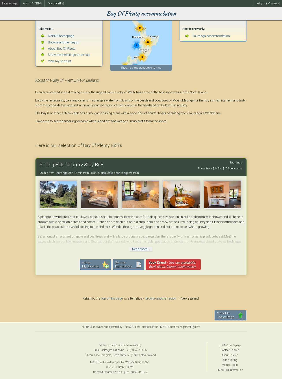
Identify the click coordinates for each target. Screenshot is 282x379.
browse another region (160, 298)
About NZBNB (32, 3)
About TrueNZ (230, 355)
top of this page (112, 298)
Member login (230, 364)
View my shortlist (59, 61)
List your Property (268, 3)
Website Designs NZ (137, 362)
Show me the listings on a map (69, 54)
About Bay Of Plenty (61, 48)
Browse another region (63, 42)
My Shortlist (56, 3)
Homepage (9, 3)
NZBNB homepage (61, 36)
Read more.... (141, 249)
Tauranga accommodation (211, 36)
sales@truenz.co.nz (113, 350)
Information (123, 264)
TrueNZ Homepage (230, 345)
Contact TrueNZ (230, 350)
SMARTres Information (230, 369)
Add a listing (230, 360)
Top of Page (225, 315)
